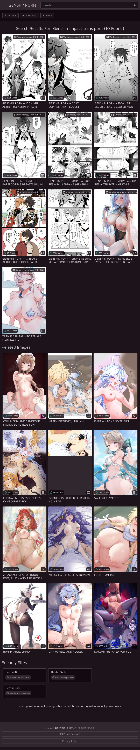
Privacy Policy (70, 741)
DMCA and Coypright (70, 733)
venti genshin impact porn (35, 706)
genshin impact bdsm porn (68, 706)
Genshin (22, 5)
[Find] (134, 5)
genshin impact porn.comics (103, 706)
